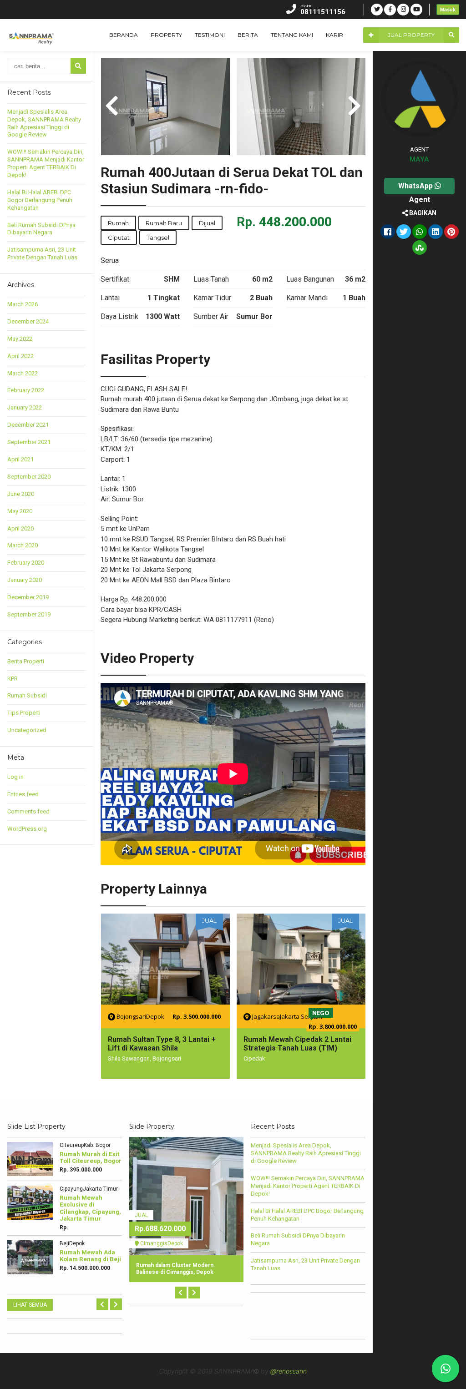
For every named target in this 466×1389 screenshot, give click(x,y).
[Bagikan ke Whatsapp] (419, 232)
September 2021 (29, 442)
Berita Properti (25, 661)
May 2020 (19, 511)
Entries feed (23, 794)
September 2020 (29, 476)
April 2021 (20, 459)
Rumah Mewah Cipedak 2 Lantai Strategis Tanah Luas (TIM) (297, 1043)
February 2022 (25, 390)
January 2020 (24, 579)
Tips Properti (24, 712)
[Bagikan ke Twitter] (403, 232)
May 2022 (19, 338)
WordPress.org (27, 828)
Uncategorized (26, 730)
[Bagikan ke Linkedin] (435, 232)
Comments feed (28, 811)
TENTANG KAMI (292, 34)
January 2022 (24, 407)
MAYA (419, 159)
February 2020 (25, 562)
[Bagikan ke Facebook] (387, 232)
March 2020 (22, 545)
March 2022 (22, 373)
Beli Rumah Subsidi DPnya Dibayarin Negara (41, 229)
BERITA (248, 34)
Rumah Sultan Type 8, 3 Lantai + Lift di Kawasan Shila (162, 1043)
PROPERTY (166, 34)
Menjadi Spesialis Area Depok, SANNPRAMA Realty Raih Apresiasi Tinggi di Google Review (44, 123)
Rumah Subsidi (27, 695)
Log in (15, 776)
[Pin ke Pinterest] (451, 232)
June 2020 (20, 493)
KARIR (334, 34)
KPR (12, 678)
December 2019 (28, 597)
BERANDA (123, 34)
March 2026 (22, 304)
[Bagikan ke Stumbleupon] (419, 248)
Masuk (448, 9)
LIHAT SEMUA (30, 1305)
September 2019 (29, 614)
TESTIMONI (210, 34)
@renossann (288, 1371)
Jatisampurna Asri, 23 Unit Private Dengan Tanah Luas (42, 253)
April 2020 (20, 528)
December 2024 (28, 321)
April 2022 (20, 356)
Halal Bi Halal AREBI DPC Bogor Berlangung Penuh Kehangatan (39, 200)
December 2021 (28, 424)
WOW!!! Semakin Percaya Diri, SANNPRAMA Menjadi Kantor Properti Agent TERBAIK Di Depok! (45, 163)
